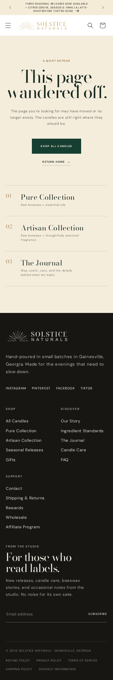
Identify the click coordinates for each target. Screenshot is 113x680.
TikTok (87, 388)
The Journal (73, 440)
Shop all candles (56, 146)
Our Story (70, 421)
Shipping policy (19, 669)
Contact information (57, 669)
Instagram (16, 388)
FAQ (65, 459)
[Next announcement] (103, 7)
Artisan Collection (24, 440)
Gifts (11, 459)
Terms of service (83, 660)
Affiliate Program (23, 526)
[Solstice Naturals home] (38, 340)
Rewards (14, 507)
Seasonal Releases (24, 449)
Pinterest (41, 388)
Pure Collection (21, 430)
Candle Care (73, 449)
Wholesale (16, 517)
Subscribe (97, 614)
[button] (8, 25)
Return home (56, 162)
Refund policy (18, 660)
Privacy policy (49, 660)
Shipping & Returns (25, 498)
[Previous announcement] (10, 7)
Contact (14, 488)
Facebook (65, 388)
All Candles (17, 421)
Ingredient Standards (82, 430)
